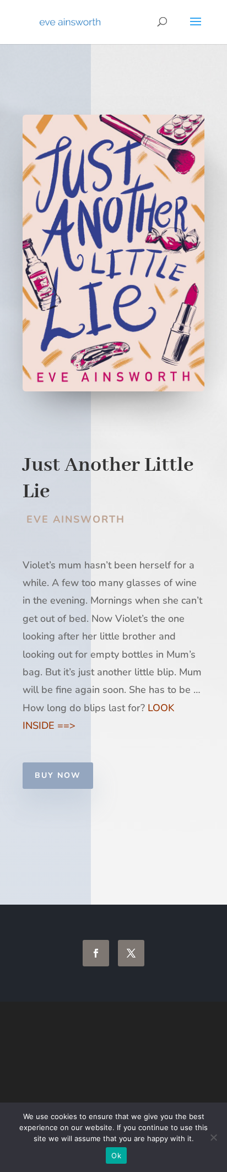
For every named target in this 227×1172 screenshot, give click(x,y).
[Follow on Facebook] (96, 953)
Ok (116, 1155)
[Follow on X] (131, 953)
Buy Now (58, 775)
